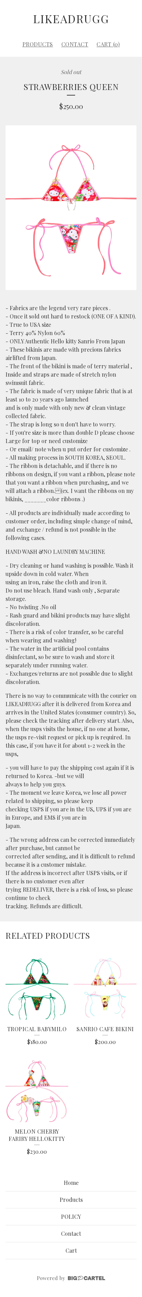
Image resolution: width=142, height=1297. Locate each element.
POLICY (71, 1216)
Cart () (108, 44)
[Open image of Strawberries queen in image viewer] (71, 207)
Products (37, 44)
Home (71, 1182)
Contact (75, 44)
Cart (71, 1250)
